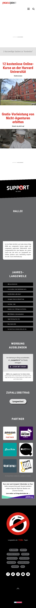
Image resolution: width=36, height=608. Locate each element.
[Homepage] (14, 3)
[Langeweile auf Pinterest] (28, 574)
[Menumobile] (28, 9)
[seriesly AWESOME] (26, 433)
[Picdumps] (10, 466)
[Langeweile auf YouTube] (23, 574)
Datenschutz (23, 562)
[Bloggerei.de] (18, 602)
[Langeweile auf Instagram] (18, 574)
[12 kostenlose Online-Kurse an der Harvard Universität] (18, 92)
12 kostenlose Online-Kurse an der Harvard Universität (18, 68)
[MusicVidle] (10, 449)
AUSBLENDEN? (20, 162)
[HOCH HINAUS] (18, 588)
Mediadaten (12, 558)
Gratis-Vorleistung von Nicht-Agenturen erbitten (18, 118)
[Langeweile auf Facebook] (8, 574)
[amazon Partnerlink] (10, 433)
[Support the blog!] (18, 189)
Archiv (23, 550)
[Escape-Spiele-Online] (26, 466)
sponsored (24, 558)
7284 (20, 540)
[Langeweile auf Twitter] (13, 574)
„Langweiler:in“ (16, 360)
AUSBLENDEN (20, 36)
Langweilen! (18, 401)
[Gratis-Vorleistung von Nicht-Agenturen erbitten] (18, 138)
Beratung (11, 562)
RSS (22, 566)
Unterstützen (13, 554)
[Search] (33, 9)
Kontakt (25, 554)
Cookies (15, 566)
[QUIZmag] (26, 449)
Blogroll (14, 550)
